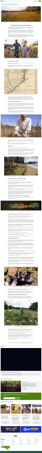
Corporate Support (29, 443)
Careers (35, 443)
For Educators (20, 442)
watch (13, 438)
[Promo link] (11, 386)
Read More (5, 422)
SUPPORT (28, 438)
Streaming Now (24, 382)
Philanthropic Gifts (29, 442)
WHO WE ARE (36, 438)
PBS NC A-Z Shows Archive (14, 444)
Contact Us (36, 444)
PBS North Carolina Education (21, 440)
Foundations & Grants (29, 444)
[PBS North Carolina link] (3, 1)
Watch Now (24, 388)
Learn (20, 438)
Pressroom (36, 442)
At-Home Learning (21, 443)
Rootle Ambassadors (21, 444)
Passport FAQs (13, 443)
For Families (20, 441)
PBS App (13, 442)
